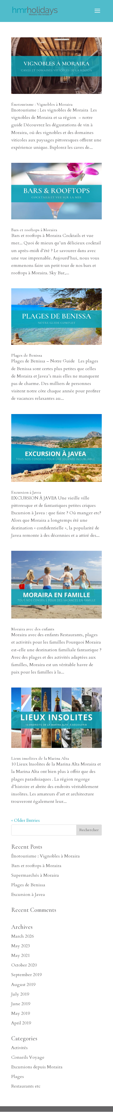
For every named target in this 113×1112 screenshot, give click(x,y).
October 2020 (24, 965)
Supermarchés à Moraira (35, 875)
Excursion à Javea (26, 492)
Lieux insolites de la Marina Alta (40, 758)
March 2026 (22, 936)
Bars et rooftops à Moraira (34, 230)
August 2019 (23, 985)
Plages (17, 1077)
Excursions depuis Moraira (37, 1067)
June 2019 (20, 1004)
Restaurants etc (25, 1086)
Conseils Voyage (27, 1057)
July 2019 (20, 994)
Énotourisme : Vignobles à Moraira (41, 104)
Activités (19, 1048)
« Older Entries (25, 820)
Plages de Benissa (26, 355)
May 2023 (20, 946)
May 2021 (20, 955)
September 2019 (26, 975)
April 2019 (21, 1023)
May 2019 (20, 1013)
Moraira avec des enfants (32, 629)
